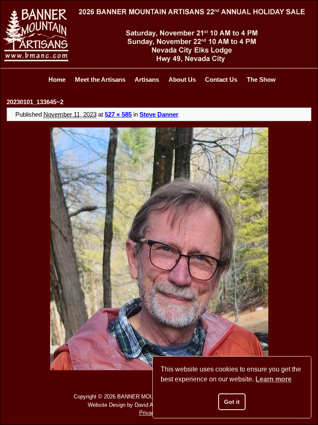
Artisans (147, 79)
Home (56, 79)
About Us (182, 79)
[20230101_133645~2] (159, 248)
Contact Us (221, 79)
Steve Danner (159, 114)
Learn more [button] (273, 379)
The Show (261, 79)
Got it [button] (232, 401)
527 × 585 (118, 114)
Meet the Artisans (100, 79)
